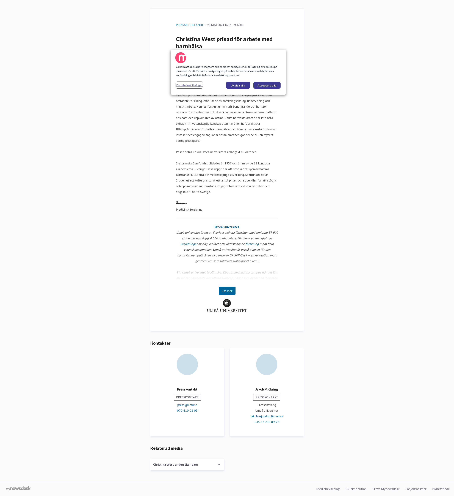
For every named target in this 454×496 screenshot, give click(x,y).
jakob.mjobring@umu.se (267, 416)
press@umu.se (187, 405)
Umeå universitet (227, 227)
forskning (252, 244)
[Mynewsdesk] (18, 489)
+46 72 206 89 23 (266, 422)
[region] (228, 72)
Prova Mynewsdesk (386, 489)
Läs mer (227, 291)
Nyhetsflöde (441, 489)
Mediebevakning (328, 489)
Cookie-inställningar (189, 85)
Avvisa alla (238, 85)
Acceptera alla (267, 85)
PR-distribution (356, 489)
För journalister (416, 489)
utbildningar (188, 244)
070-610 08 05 (187, 410)
